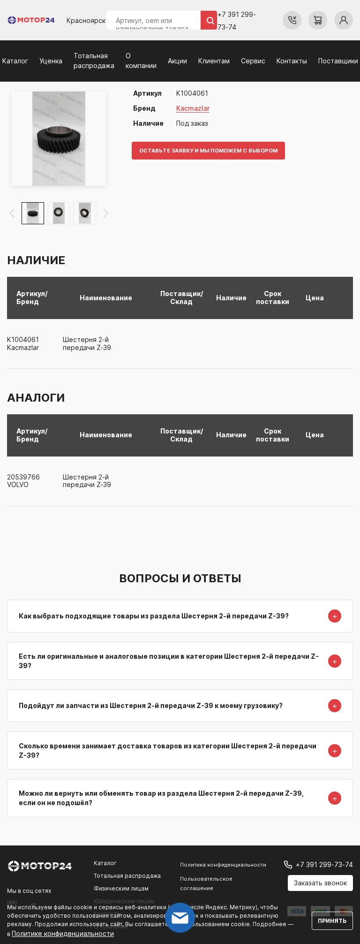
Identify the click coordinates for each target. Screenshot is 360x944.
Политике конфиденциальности (63, 933)
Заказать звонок (320, 883)
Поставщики (338, 61)
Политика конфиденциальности (223, 864)
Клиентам (214, 61)
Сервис (253, 61)
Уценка (50, 61)
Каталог (15, 61)
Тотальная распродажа (127, 875)
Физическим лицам (121, 888)
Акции (177, 61)
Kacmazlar (193, 108)
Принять (332, 920)
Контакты (292, 61)
